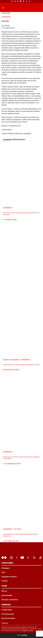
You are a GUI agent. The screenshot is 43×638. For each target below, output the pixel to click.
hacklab (24, 635)
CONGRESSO (6, 17)
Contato (5, 581)
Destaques (6, 568)
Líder (3, 572)
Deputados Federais (9, 577)
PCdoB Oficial (7, 610)
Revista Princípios (8, 618)
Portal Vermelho (8, 614)
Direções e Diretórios (10, 600)
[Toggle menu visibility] (3, 7)
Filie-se (4, 591)
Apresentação (7, 595)
